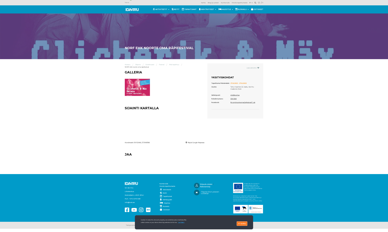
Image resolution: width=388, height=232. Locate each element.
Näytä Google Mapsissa (196, 142)
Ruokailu (242, 9)
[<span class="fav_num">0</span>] (259, 3)
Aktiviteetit (161, 9)
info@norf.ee (235, 95)
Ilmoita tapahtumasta (239, 3)
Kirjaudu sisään (206, 184)
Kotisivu (127, 65)
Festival (161, 65)
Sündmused (150, 65)
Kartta (203, 3)
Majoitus (226, 9)
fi (250, 3)
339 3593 (233, 99)
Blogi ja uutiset (213, 3)
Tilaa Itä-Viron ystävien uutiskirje (210, 192)
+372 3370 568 (134, 199)
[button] (255, 2)
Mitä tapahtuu (174, 65)
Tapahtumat (190, 9)
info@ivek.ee (130, 202)
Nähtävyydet (207, 9)
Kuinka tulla (225, 3)
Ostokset (258, 9)
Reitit (176, 9)
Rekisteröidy (205, 187)
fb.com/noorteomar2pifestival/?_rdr (242, 102)
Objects (138, 65)
